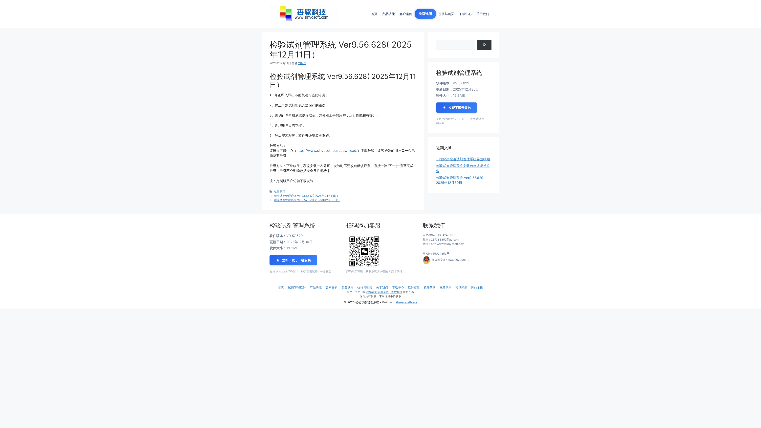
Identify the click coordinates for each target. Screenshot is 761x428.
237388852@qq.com (445, 239)
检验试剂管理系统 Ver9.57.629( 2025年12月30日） (307, 200)
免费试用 (425, 14)
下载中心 (465, 14)
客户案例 (406, 14)
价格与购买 (446, 14)
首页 (374, 14)
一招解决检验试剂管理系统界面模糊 (463, 159)
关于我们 (482, 14)
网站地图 (477, 287)
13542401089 (447, 235)
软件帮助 (430, 287)
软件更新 (279, 191)
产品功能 (388, 14)
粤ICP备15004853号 (436, 253)
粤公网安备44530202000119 (450, 259)
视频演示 (445, 287)
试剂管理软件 (297, 287)
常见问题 (461, 287)
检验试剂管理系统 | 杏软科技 (384, 292)
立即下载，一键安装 (296, 260)
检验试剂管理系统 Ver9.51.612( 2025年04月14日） (306, 195)
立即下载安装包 (459, 108)
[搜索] (484, 45)
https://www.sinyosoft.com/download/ (327, 151)
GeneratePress (406, 302)
